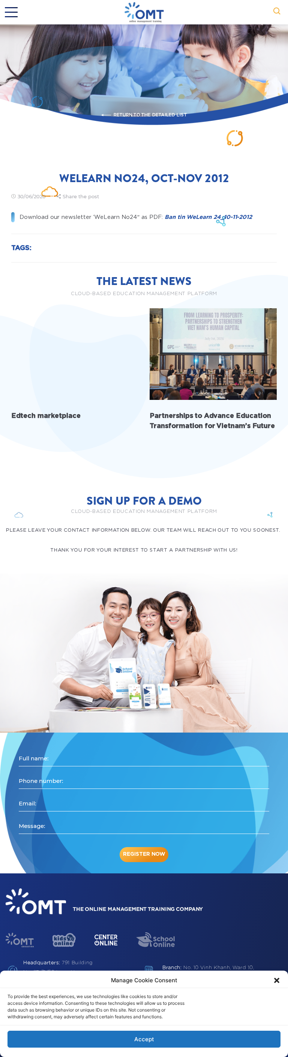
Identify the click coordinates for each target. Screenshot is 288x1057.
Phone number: (41, 780)
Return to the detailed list (150, 115)
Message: (32, 825)
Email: (27, 803)
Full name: (33, 758)
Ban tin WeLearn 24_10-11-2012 (208, 217)
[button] (276, 980)
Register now (144, 854)
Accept (144, 1039)
